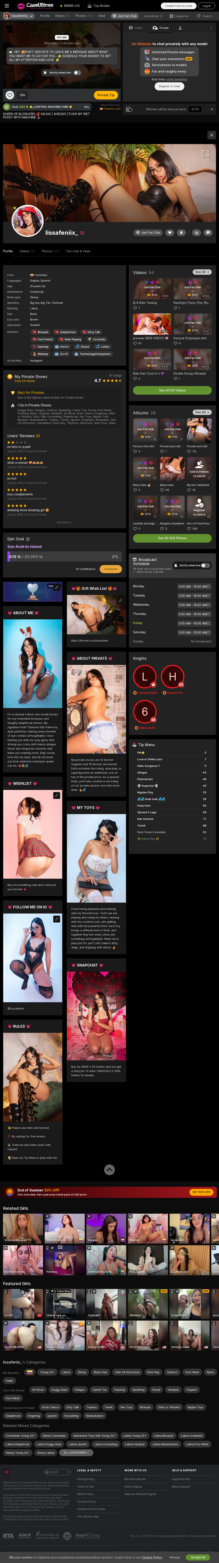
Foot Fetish (45, 339)
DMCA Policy (85, 1494)
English (54, 1471)
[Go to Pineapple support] (67, 1536)
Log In (207, 5)
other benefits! (176, 79)
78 (194, 451)
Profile (45, 16)
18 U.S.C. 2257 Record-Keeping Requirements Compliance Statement (173, 1536)
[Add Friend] (196, 232)
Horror (64, 346)
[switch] (205, 565)
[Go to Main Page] (35, 6)
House (85, 346)
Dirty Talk (94, 332)
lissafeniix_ (12, 1362)
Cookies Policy (86, 1501)
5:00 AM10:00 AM (193, 586)
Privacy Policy (86, 1479)
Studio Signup (133, 1486)
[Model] (211, 135)
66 (167, 489)
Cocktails (99, 339)
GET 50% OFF (201, 1192)
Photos (84, 16)
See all (200, 272)
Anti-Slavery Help (88, 1516)
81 (140, 343)
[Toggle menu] (7, 6)
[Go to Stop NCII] (88, 1536)
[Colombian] (30, 1372)
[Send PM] (208, 232)
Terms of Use (85, 1486)
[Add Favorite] (10, 95)
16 (193, 489)
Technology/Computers (95, 354)
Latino (105, 346)
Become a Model (134, 1479)
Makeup (43, 354)
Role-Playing (73, 339)
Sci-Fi (64, 354)
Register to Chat (169, 86)
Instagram (36, 360)
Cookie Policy (152, 1557)
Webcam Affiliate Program (140, 1494)
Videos (62, 16)
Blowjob (43, 332)
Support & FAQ (181, 1479)
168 (194, 528)
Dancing (43, 346)
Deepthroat (68, 332)
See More (63, 522)
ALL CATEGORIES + (76, 1452)
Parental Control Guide (91, 1509)
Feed (101, 16)
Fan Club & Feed (78, 251)
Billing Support (181, 1486)
